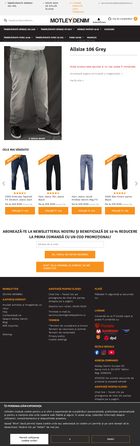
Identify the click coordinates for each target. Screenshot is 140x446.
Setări (110, 439)
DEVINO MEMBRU (13, 294)
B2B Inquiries (10, 325)
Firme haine (75, 37)
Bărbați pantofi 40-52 (88, 29)
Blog (5, 322)
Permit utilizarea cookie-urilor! (29, 439)
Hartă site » (77, 80)
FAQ (5, 311)
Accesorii (109, 29)
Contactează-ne (12, 315)
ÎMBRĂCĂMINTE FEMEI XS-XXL (50, 37)
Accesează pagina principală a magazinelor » (96, 73)
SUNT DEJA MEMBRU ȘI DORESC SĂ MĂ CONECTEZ (66, 267)
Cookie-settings (58, 339)
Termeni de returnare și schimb (67, 329)
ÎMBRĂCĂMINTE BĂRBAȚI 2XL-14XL (20, 29)
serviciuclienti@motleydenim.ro (116, 3)
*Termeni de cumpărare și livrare (68, 325)
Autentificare (99, 22)
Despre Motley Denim (15, 318)
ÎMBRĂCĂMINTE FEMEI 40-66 (17, 37)
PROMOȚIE (92, 37)
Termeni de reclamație (62, 332)
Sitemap (7, 334)
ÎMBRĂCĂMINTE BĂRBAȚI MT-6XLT (56, 29)
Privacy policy (57, 336)
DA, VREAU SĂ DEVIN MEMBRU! (70, 254)
